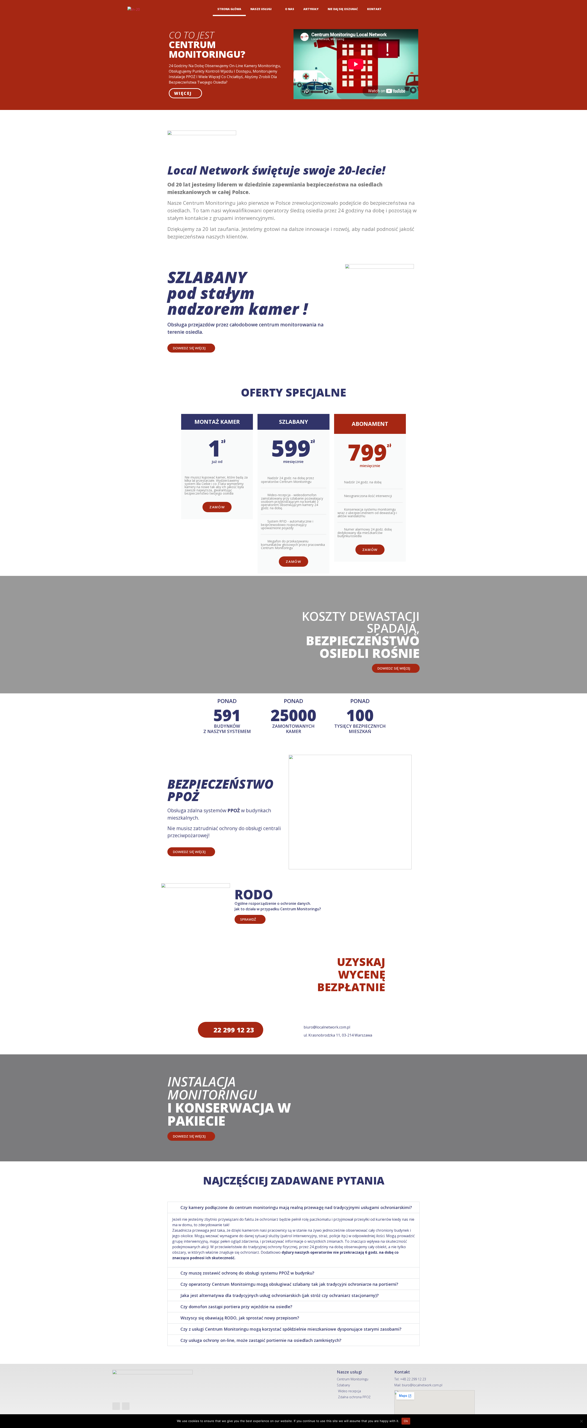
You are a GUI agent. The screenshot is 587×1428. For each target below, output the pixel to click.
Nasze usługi (260, 9)
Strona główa (229, 9)
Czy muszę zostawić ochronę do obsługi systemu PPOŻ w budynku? (247, 1273)
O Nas (289, 9)
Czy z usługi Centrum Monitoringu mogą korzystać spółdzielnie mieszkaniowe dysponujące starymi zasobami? (290, 1329)
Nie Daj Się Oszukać (343, 9)
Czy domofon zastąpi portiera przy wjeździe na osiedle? (236, 1306)
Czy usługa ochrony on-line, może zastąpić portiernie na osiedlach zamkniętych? (260, 1340)
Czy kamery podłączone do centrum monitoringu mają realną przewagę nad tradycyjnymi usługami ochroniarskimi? (296, 1207)
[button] (293, 1207)
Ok (406, 1421)
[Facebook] (461, 9)
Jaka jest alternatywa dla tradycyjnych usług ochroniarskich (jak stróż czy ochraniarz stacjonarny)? (279, 1295)
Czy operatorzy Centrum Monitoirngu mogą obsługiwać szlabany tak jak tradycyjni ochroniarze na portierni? (289, 1284)
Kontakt (374, 9)
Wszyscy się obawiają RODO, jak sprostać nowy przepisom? (239, 1318)
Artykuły (310, 9)
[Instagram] (472, 9)
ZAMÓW (217, 507)
